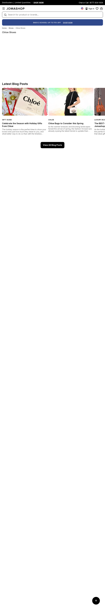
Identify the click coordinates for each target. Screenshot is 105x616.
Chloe (51, 120)
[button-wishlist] (97, 8)
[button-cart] (101, 8)
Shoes (11, 28)
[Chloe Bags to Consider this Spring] (71, 102)
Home (4, 28)
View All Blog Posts (52, 145)
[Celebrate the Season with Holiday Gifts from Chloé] (25, 102)
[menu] (3, 8)
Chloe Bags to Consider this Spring (65, 123)
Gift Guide (7, 120)
